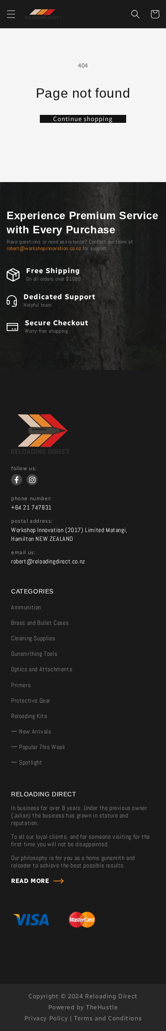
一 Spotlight (26, 762)
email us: (23, 552)
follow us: (24, 468)
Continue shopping (83, 119)
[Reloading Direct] (40, 452)
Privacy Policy (46, 1018)
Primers (21, 685)
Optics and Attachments (41, 669)
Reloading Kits (29, 716)
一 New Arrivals (31, 731)
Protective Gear (30, 700)
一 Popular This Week (38, 747)
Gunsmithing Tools (34, 654)
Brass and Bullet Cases (40, 623)
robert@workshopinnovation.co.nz (44, 248)
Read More (30, 881)
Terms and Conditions (108, 1018)
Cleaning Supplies (33, 638)
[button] (11, 14)
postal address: (32, 521)
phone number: (31, 498)
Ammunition (26, 607)
